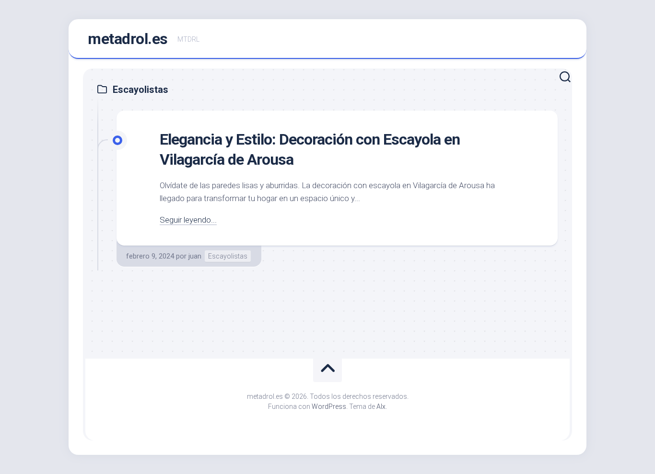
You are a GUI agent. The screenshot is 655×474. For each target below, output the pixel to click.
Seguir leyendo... (188, 220)
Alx (381, 406)
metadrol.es (128, 39)
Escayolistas (227, 256)
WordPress (329, 406)
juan (194, 256)
